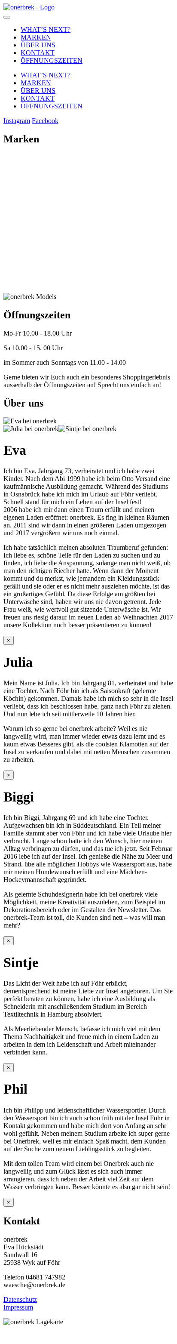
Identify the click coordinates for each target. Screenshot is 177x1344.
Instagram (16, 120)
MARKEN (36, 37)
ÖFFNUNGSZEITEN (51, 60)
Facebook (45, 120)
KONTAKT (38, 52)
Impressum (18, 1307)
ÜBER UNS (38, 45)
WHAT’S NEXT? (45, 29)
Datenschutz (20, 1299)
